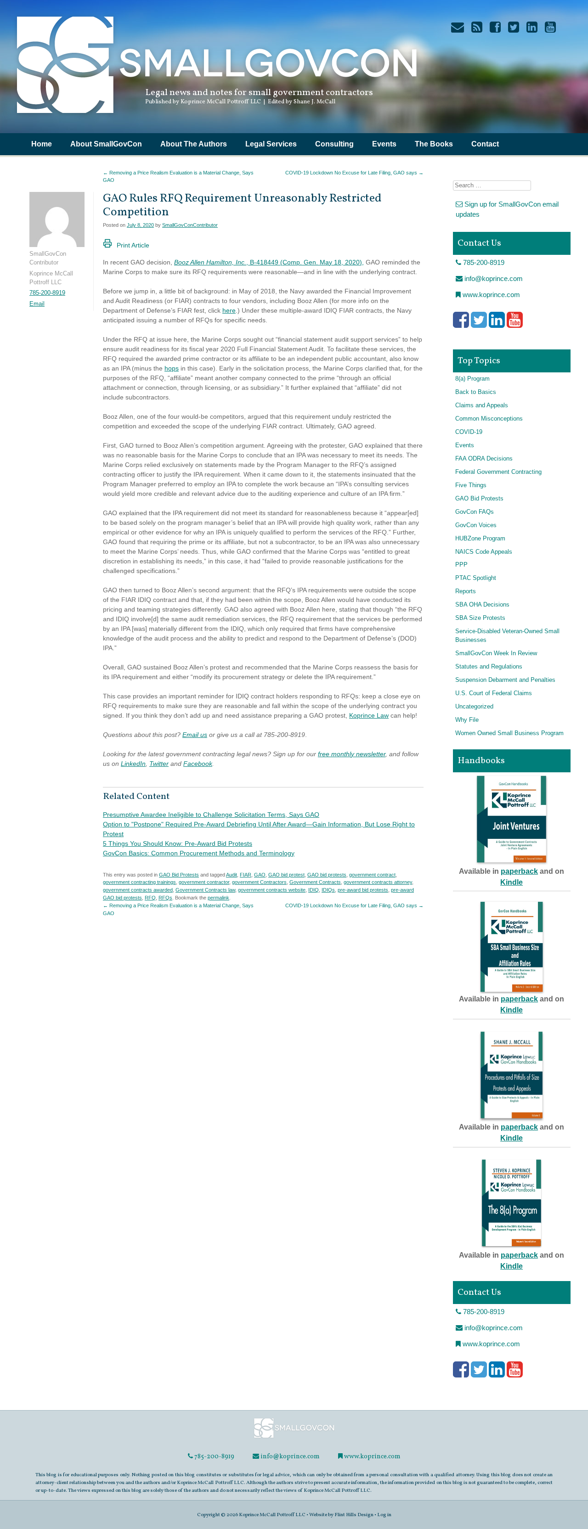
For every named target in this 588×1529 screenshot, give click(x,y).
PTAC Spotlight (475, 578)
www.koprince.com (490, 294)
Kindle (511, 882)
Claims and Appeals (481, 405)
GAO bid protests (326, 874)
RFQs (165, 897)
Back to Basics (475, 392)
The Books (434, 144)
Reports (465, 591)
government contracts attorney (378, 882)
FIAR (245, 874)
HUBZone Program (480, 538)
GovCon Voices (476, 525)
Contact (485, 144)
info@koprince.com (493, 278)
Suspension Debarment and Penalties (505, 680)
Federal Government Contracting (498, 472)
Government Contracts (315, 882)
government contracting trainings (139, 882)
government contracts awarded (138, 890)
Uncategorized (474, 706)
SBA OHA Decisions (482, 604)
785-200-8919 (47, 293)
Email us (194, 734)
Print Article (133, 245)
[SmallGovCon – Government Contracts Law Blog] (216, 117)
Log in (384, 1514)
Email (37, 304)
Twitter (159, 763)
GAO (260, 874)
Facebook (197, 763)
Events (384, 144)
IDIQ (313, 890)
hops (171, 368)
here (229, 310)
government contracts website (271, 890)
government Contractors (259, 882)
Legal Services (271, 144)
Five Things (470, 485)
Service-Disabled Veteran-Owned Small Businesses (507, 635)
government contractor (204, 882)
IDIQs (328, 890)
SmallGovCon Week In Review (496, 653)
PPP (461, 565)
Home (41, 144)
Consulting (334, 144)
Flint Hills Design (353, 1514)
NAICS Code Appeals (483, 552)
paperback (519, 871)
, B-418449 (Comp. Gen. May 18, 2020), (269, 262)
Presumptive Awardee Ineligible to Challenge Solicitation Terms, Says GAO (211, 814)
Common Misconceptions (489, 419)
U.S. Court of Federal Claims (493, 693)
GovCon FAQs (474, 512)
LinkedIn (133, 763)
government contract (372, 874)
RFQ (150, 897)
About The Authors (193, 144)
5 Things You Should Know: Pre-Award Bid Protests (177, 843)
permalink (218, 897)
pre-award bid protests (363, 890)
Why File (467, 720)
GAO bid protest (286, 874)
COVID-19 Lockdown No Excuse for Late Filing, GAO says (354, 172)
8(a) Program (472, 379)
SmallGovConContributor (190, 225)
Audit (231, 874)
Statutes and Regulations (488, 666)
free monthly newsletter (351, 754)
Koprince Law (369, 715)
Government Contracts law (205, 890)
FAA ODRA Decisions (484, 458)
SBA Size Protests (480, 618)
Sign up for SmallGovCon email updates (507, 209)
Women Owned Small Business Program (509, 733)
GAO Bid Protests (179, 874)
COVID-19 (468, 432)
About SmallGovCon (106, 144)
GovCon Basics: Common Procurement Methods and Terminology (198, 853)
